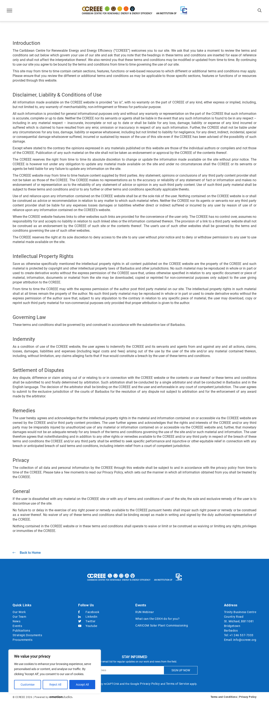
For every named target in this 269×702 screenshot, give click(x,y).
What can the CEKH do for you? (157, 618)
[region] (54, 671)
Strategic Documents (27, 635)
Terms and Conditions (224, 696)
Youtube (91, 626)
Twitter (91, 621)
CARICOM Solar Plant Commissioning (161, 625)
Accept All (82, 684)
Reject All (55, 684)
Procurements (23, 639)
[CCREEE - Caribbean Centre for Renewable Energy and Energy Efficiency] (134, 10)
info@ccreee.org (244, 639)
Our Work (19, 612)
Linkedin (91, 616)
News (16, 621)
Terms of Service (177, 683)
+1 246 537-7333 (241, 635)
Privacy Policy (150, 683)
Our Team (19, 616)
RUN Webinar (144, 612)
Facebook (92, 612)
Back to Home (30, 553)
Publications (21, 630)
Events (17, 626)
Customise (27, 684)
